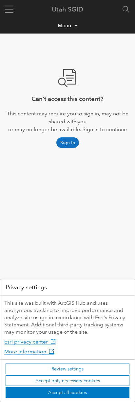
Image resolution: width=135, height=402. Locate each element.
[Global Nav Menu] (9, 9)
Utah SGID (67, 9)
